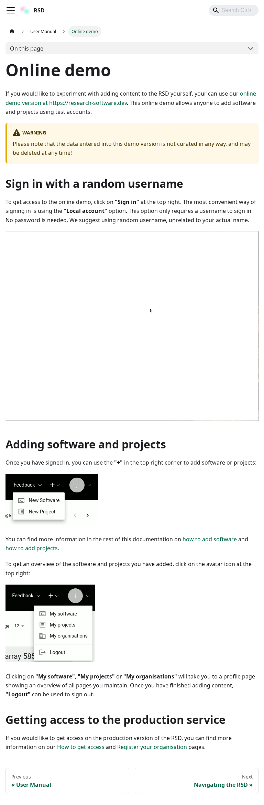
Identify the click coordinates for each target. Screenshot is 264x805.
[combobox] (233, 10)
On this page (26, 48)
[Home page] (12, 31)
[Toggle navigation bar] (11, 10)
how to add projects (32, 548)
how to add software (210, 539)
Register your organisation (152, 747)
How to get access (80, 747)
